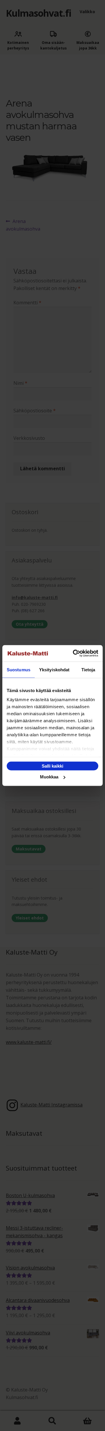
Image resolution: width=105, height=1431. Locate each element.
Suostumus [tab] (18, 669)
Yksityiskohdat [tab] (54, 669)
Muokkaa (49, 776)
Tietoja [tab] (88, 669)
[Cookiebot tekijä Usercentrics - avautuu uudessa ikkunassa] (74, 653)
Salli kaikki (52, 765)
